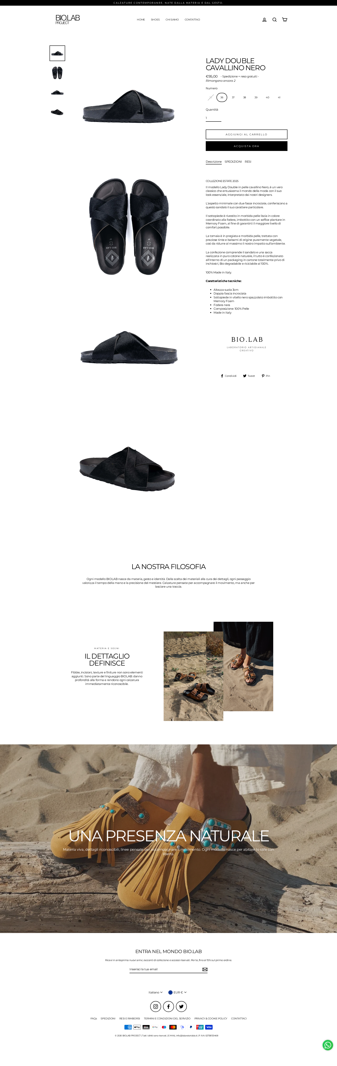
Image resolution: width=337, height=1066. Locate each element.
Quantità (212, 109)
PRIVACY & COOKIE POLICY (210, 1018)
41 (279, 97)
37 (233, 97)
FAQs (93, 1018)
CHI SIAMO (172, 19)
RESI (248, 161)
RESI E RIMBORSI (129, 1018)
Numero (211, 88)
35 (210, 97)
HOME (141, 19)
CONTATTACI (192, 19)
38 (244, 97)
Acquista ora (246, 146)
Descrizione (214, 161)
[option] (168, 838)
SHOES (155, 19)
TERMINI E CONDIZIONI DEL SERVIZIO (167, 1018)
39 (256, 97)
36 (221, 97)
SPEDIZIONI (233, 161)
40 (267, 97)
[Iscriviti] (204, 969)
